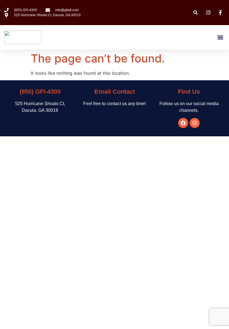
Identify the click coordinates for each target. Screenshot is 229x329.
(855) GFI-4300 (40, 91)
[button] (195, 12)
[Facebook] (183, 123)
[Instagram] (195, 123)
